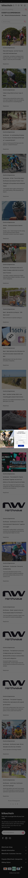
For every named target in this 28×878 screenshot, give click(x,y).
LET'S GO (21, 445)
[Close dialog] (27, 430)
